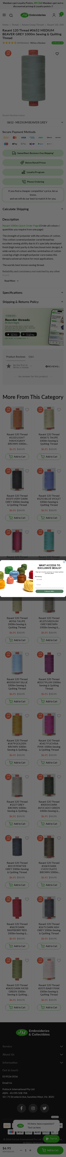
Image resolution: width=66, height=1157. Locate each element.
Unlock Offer (49, 591)
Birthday (38, 576)
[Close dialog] (64, 562)
